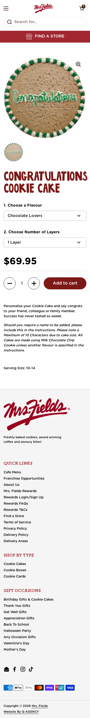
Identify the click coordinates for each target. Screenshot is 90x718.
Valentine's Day (16, 643)
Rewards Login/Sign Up (23, 497)
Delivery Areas (16, 541)
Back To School (16, 624)
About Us (11, 485)
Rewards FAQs (16, 503)
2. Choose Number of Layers (32, 232)
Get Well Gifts (15, 612)
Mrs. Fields (40, 706)
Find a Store (14, 516)
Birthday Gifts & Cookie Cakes (29, 599)
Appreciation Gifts (19, 618)
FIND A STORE (49, 36)
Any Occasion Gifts (20, 637)
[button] (45, 36)
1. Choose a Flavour (23, 205)
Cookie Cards (15, 576)
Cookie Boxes (15, 570)
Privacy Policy (15, 528)
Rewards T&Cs (15, 510)
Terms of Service (17, 522)
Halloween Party (17, 631)
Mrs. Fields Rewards (20, 491)
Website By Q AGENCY (21, 711)
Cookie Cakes (15, 564)
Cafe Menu (12, 472)
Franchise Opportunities (24, 478)
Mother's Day (15, 649)
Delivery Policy (16, 535)
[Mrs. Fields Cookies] (44, 8)
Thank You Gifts (17, 606)
